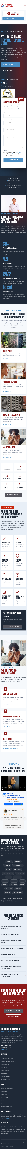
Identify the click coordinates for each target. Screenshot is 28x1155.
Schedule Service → (13, 495)
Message (6, 134)
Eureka (22, 881)
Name (5, 113)
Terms (7, 1146)
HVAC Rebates (4, 1097)
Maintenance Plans (5, 1076)
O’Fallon (7, 892)
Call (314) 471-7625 (11, 64)
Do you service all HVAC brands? (10, 935)
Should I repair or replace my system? (12, 948)
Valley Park (13, 885)
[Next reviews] (25, 818)
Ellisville (5, 881)
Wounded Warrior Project (7, 1106)
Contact (3, 1100)
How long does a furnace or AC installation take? (9, 975)
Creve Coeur (17, 869)
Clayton (8, 869)
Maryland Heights (8, 873)
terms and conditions (13, 154)
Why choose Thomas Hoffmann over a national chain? (11, 967)
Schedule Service (9, 18)
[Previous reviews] (2, 818)
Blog (2, 1103)
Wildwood (14, 881)
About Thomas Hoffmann (7, 1088)
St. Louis (9, 861)
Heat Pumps (4, 1067)
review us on (17, 804)
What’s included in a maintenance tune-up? (11, 941)
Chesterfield (20, 873)
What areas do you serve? (8, 954)
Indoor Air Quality (5, 1070)
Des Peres (17, 861)
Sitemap (11, 1146)
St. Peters (18, 888)
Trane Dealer (4, 1073)
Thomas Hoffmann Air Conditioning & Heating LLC (15, 796)
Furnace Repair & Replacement (8, 1061)
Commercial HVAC (5, 1079)
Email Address (8, 120)
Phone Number (8, 127)
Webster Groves (17, 865)
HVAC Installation (5, 1064)
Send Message (13, 160)
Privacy (2, 1146)
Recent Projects (4, 1094)
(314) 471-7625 (7, 901)
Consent (6, 150)
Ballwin (8, 877)
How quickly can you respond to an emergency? (11, 927)
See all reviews (8, 804)
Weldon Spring (18, 892)
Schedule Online (13, 1017)
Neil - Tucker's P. (12, 810)
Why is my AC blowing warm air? (10, 960)
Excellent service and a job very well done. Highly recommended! (13, 818)
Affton (22, 885)
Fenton (5, 885)
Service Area (4, 1091)
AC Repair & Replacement (7, 1058)
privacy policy (18, 152)
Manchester (17, 877)
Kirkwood (7, 865)
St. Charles (9, 888)
